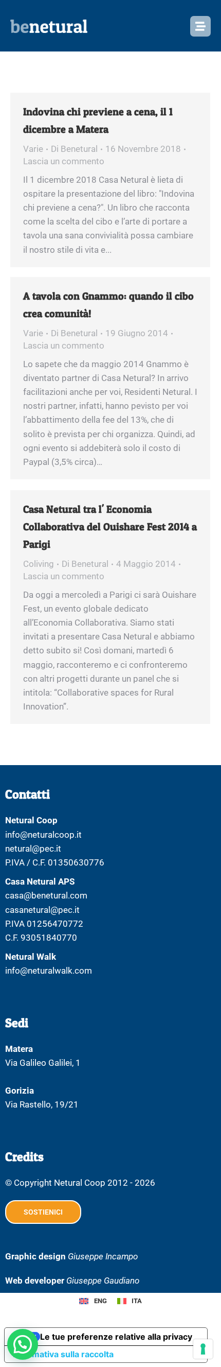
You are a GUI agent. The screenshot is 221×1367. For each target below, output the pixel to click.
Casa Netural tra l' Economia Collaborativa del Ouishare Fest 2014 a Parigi (110, 526)
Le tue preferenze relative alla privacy (116, 1336)
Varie (33, 149)
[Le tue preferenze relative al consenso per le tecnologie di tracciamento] (203, 1349)
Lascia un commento (63, 161)
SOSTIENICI (43, 1212)
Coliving (38, 564)
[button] (22, 1344)
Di (74, 149)
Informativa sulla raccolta (63, 1354)
